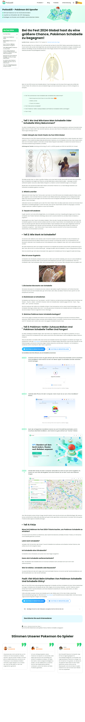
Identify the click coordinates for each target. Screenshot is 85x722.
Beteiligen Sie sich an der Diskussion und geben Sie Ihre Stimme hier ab (45, 609)
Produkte (39, 3)
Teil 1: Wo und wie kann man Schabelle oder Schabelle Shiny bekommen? (44, 95)
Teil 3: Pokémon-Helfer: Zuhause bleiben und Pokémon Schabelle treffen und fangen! (47, 109)
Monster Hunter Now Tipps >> (35, 626)
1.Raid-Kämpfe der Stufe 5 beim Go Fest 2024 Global (42, 98)
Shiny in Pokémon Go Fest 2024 (10, 48)
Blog (48, 3)
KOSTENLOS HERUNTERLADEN (35, 349)
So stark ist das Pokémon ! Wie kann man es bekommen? (9, 62)
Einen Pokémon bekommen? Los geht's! (9, 45)
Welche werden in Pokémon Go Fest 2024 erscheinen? (10, 52)
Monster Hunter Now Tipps (53, 42)
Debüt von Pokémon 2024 (8, 37)
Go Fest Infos (6, 34)
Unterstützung (66, 3)
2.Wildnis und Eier (33, 100)
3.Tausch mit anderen (34, 103)
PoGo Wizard (37, 341)
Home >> (26, 626)
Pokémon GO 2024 (9, 41)
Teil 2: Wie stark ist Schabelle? (33, 106)
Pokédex (56, 3)
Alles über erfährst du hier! (9, 65)
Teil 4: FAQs (28, 111)
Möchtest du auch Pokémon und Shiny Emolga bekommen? (10, 57)
